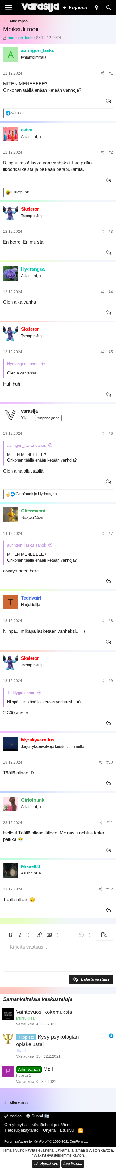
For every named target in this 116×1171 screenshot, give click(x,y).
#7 (111, 533)
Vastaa (109, 100)
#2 (111, 152)
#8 (111, 621)
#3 (111, 231)
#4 (111, 292)
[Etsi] (109, 7)
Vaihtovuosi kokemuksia (44, 1012)
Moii (48, 1069)
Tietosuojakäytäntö (21, 1130)
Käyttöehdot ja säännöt (52, 1124)
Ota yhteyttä (15, 1124)
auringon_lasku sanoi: (26, 445)
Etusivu (67, 1130)
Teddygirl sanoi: (21, 692)
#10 (109, 762)
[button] (10, 935)
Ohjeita (49, 1130)
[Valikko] (8, 7)
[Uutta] (96, 7)
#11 (110, 823)
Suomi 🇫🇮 (39, 1116)
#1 (111, 73)
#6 (111, 433)
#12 (109, 889)
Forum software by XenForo (46, 1141)
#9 (111, 681)
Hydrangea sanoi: (22, 363)
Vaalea (15, 1116)
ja (36, 494)
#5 (111, 352)
